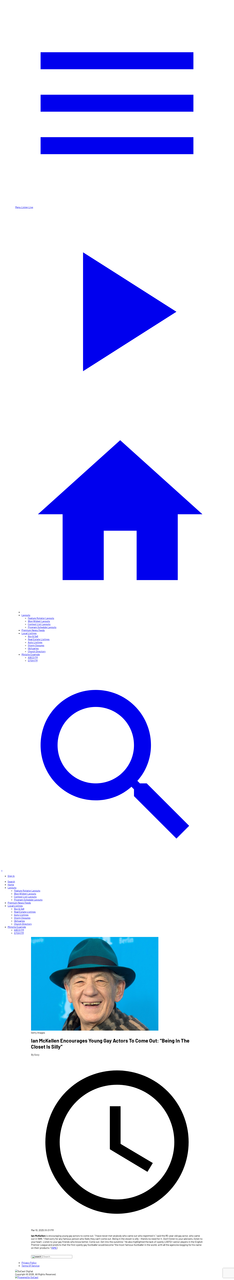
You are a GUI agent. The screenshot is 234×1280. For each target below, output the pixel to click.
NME (54, 1247)
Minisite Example (30, 654)
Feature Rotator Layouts (41, 618)
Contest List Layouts (39, 624)
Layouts (25, 615)
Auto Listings (35, 642)
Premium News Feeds (33, 630)
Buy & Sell (33, 636)
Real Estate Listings (39, 639)
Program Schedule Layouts (42, 627)
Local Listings (29, 633)
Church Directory (37, 651)
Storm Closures (36, 645)
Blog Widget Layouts (39, 621)
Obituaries (33, 648)
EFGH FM (33, 660)
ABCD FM (33, 657)
